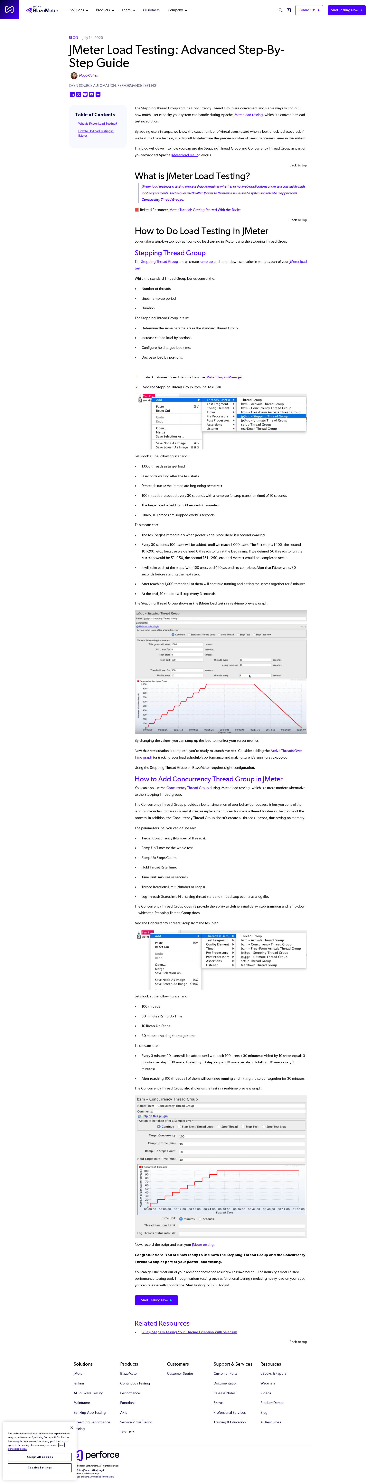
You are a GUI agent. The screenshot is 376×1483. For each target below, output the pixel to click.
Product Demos (272, 1403)
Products (103, 10)
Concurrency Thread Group (187, 788)
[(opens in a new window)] (221, 421)
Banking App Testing (90, 1412)
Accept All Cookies (40, 1457)
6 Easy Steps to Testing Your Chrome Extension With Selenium (189, 1332)
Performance (130, 1393)
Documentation (226, 1383)
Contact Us (307, 10)
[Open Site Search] (280, 10)
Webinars (267, 1383)
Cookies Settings (40, 1467)
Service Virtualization (136, 1422)
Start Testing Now (345, 10)
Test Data (127, 1432)
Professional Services (230, 1412)
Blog (264, 1412)
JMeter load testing (248, 115)
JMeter (79, 1373)
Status (218, 1403)
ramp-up (206, 261)
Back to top (298, 165)
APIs (123, 1412)
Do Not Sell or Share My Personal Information (91, 1476)
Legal (101, 1470)
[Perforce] (9, 9)
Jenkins (79, 1383)
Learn (126, 10)
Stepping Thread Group (159, 261)
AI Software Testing (89, 1393)
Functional (128, 1403)
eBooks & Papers (273, 1373)
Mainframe (82, 1403)
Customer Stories (180, 1373)
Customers (151, 10)
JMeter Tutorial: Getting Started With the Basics (205, 210)
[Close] (71, 1427)
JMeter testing (203, 1244)
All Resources (270, 1422)
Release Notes (224, 1393)
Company (175, 10)
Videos (265, 1393)
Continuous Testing (135, 1383)
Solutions (77, 10)
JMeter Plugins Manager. (224, 377)
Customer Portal (226, 1373)
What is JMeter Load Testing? (97, 123)
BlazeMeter (129, 1373)
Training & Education (230, 1422)
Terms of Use (90, 1470)
